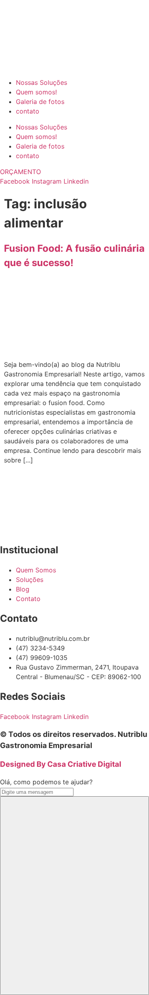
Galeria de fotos (40, 102)
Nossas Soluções (41, 82)
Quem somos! (36, 92)
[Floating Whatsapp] (74, 895)
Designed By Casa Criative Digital (60, 764)
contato (27, 111)
